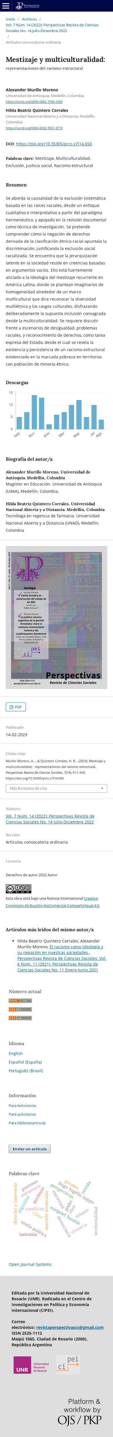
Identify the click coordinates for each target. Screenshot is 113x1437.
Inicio (10, 19)
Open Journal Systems (30, 1264)
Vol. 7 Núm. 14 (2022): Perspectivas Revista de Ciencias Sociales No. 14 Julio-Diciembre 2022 (52, 27)
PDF (18, 707)
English (16, 1053)
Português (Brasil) (26, 1070)
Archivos (29, 19)
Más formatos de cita (28, 788)
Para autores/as (22, 1114)
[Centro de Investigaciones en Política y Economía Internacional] (68, 1373)
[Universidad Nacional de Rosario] (31, 1373)
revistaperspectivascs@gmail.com (70, 1327)
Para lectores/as (22, 1105)
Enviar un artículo (30, 1148)
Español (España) (25, 1062)
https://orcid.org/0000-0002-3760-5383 (34, 102)
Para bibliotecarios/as (27, 1122)
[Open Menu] (6, 6)
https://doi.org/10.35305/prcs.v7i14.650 (54, 144)
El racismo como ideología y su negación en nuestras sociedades (60, 949)
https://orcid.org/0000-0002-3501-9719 (34, 128)
